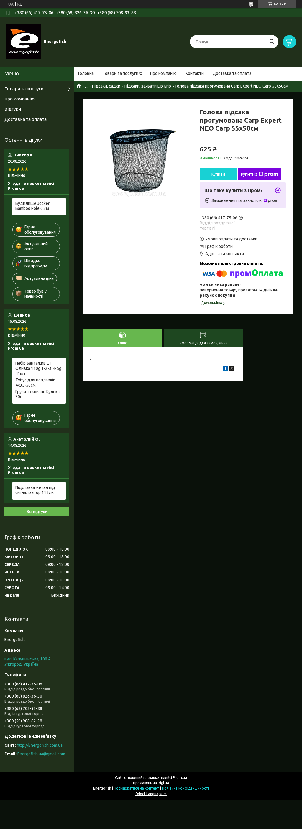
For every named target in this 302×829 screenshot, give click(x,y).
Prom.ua (180, 777)
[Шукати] (271, 41)
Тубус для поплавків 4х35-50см (35, 383)
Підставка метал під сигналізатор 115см (35, 490)
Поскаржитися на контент (136, 788)
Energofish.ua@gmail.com (41, 753)
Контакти (195, 73)
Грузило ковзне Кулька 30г (37, 394)
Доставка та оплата (232, 73)
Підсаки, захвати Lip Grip (147, 86)
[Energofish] (23, 41)
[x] (231, 369)
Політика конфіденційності (185, 788)
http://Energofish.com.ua (40, 745)
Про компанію (163, 73)
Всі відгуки (37, 511)
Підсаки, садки (106, 86)
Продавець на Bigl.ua (151, 783)
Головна (86, 73)
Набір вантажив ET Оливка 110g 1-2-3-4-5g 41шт (38, 368)
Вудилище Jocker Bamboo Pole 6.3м (32, 206)
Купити (218, 174)
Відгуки (12, 108)
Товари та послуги (120, 73)
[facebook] (225, 369)
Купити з (249, 174)
